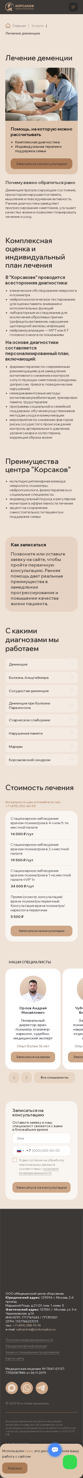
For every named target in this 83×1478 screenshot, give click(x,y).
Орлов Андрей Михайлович (33, 1010)
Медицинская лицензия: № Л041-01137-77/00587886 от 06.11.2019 (35, 1371)
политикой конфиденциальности (39, 1171)
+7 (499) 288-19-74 (27, 1325)
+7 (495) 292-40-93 (20, 806)
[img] (19, 7)
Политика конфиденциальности (29, 1340)
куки (29, 1451)
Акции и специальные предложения (32, 1352)
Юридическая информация (26, 1346)
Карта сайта (15, 1358)
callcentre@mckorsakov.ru (36, 1329)
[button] (41, 931)
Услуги (37, 25)
